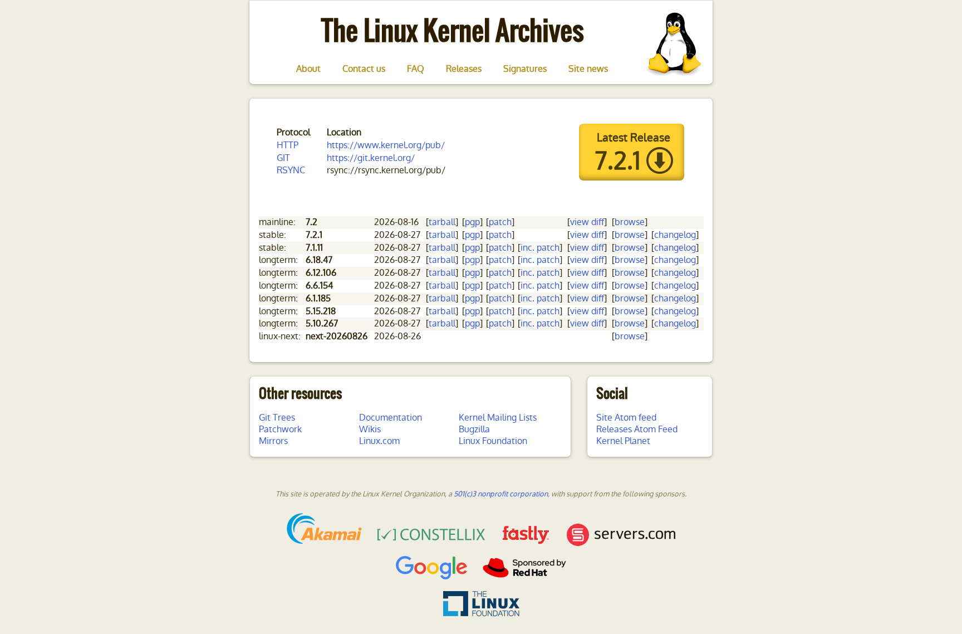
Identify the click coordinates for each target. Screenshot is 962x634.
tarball (442, 222)
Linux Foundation (493, 441)
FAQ (415, 69)
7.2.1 (617, 161)
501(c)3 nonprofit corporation (501, 494)
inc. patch (540, 247)
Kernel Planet (623, 441)
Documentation (390, 417)
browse (630, 222)
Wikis (370, 429)
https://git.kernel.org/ (371, 158)
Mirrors (273, 441)
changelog (675, 234)
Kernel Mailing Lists (498, 417)
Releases (464, 69)
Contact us (363, 69)
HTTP (287, 145)
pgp (472, 222)
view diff (587, 222)
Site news (588, 69)
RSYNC (291, 170)
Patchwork (280, 429)
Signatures (525, 69)
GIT (283, 158)
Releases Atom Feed (637, 429)
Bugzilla (474, 429)
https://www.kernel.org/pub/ (386, 145)
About (308, 69)
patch (500, 222)
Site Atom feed (626, 417)
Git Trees (277, 417)
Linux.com (379, 441)
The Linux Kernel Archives (452, 30)
